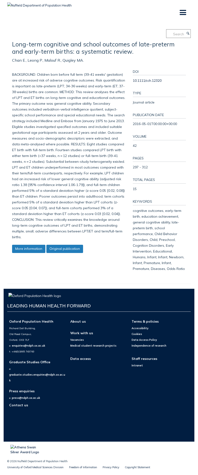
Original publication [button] (65, 248)
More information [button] (28, 248)
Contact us (18, 405)
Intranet (137, 365)
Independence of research (149, 345)
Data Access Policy (144, 339)
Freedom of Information (83, 467)
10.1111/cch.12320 (147, 80)
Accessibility (140, 328)
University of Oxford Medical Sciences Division (35, 467)
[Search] (188, 33)
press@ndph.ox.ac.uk (26, 398)
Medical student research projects (93, 345)
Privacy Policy (111, 467)
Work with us (81, 333)
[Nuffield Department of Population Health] (39, 4)
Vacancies (77, 339)
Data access (80, 358)
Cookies (137, 334)
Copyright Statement (137, 467)
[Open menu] (183, 13)
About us (78, 321)
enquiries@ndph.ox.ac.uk (28, 345)
